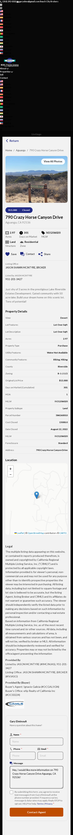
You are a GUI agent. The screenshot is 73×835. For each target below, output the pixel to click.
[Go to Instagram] (1, 7)
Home (8, 150)
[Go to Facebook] (1, 4)
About (3, 68)
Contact (4, 78)
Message (18, 763)
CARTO (63, 533)
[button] (36, 495)
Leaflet (20, 533)
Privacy (48, 803)
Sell (1, 74)
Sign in (10, 56)
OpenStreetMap (36, 533)
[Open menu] (1, 129)
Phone (17, 749)
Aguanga (20, 150)
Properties (5, 71)
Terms (40, 803)
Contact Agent (36, 812)
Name (17, 734)
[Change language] (2, 11)
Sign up (3, 56)
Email (44, 749)
